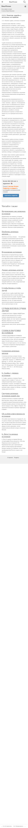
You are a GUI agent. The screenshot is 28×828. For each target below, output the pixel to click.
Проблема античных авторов (10, 232)
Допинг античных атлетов (12, 270)
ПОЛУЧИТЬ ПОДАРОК (10, 195)
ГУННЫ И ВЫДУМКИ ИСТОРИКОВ (11, 331)
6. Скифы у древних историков (10, 374)
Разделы (16, 457)
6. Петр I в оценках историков (10, 435)
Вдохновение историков (12, 252)
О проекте (10, 457)
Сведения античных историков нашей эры (11, 394)
